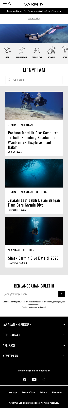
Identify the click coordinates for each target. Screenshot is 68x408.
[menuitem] (9, 4)
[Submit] (61, 294)
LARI (7, 57)
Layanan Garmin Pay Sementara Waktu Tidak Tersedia (34, 11)
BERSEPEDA (37, 57)
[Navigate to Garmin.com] (34, 4)
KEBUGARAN (21, 57)
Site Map (12, 392)
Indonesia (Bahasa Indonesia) (34, 370)
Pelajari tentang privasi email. (34, 307)
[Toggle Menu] (2, 3)
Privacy (43, 392)
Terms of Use (28, 392)
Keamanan (57, 392)
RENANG (51, 57)
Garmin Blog (34, 18)
